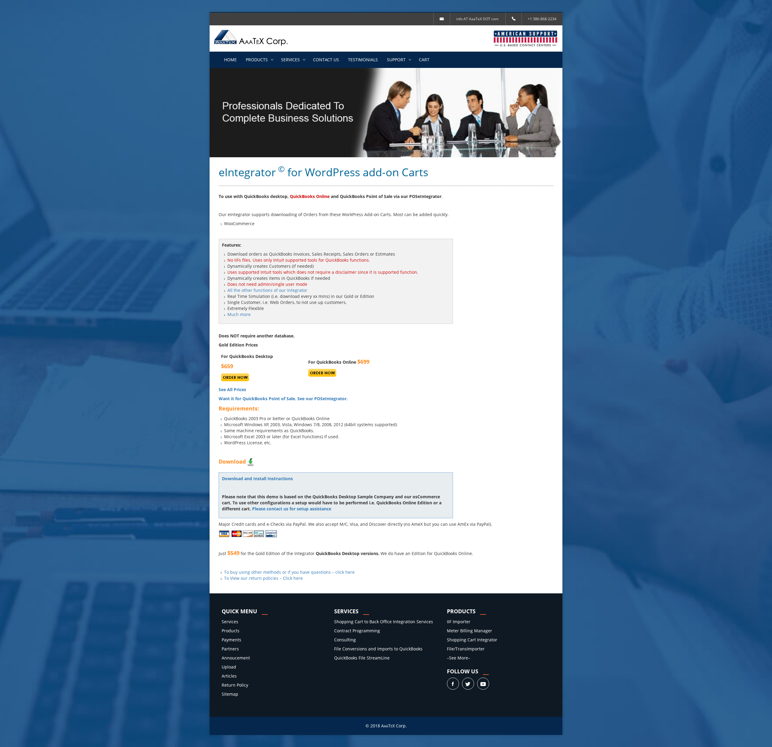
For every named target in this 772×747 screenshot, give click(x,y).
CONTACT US (326, 59)
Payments (231, 640)
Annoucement (236, 658)
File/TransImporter (466, 649)
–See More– (458, 658)
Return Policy (235, 685)
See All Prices (232, 389)
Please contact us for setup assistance (291, 509)
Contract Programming (357, 631)
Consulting (345, 640)
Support (396, 59)
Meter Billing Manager (469, 631)
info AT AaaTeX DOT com (477, 18)
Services (290, 59)
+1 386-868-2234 (542, 18)
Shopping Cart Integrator (472, 640)
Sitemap (230, 694)
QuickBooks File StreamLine (362, 658)
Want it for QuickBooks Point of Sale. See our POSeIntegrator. (283, 398)
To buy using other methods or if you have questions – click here (289, 572)
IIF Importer (458, 621)
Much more (239, 314)
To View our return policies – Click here (263, 578)
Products (257, 59)
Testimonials (363, 59)
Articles (229, 676)
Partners (230, 649)
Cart (424, 59)
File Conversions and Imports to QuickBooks (378, 649)
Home (230, 59)
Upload (229, 667)
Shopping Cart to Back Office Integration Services (383, 621)
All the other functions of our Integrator (267, 290)
